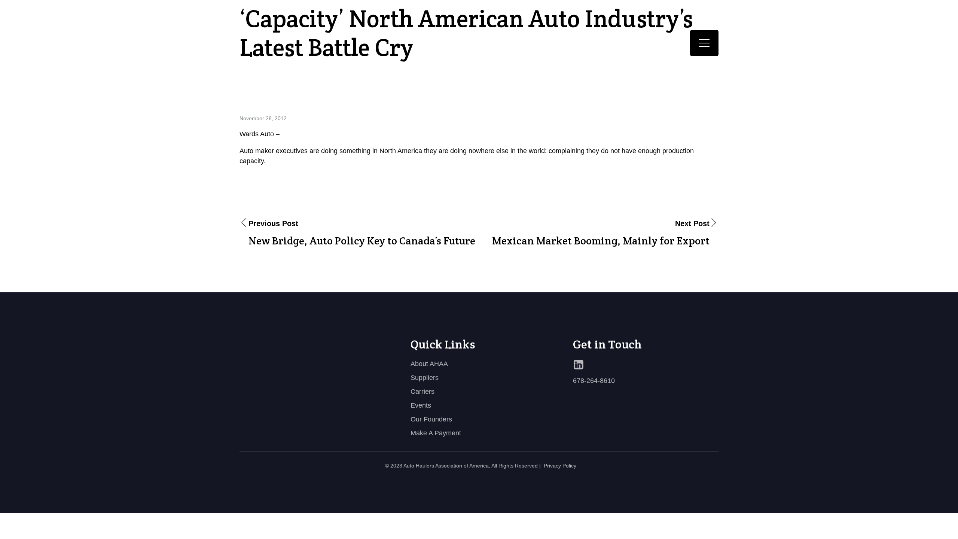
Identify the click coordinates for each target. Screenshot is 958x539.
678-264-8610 (594, 380)
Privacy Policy (560, 465)
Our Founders (431, 419)
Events (421, 405)
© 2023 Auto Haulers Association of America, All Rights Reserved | (463, 465)
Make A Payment (436, 433)
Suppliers (425, 377)
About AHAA (429, 364)
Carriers (422, 391)
